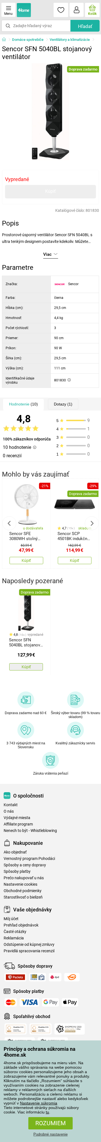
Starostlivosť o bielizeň (23, 897)
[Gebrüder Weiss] (72, 977)
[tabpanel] (50, 111)
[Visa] (29, 1002)
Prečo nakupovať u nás (24, 878)
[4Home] (6, 39)
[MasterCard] (10, 1002)
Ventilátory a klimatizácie (70, 39)
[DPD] (55, 977)
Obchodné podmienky (23, 891)
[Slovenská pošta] (37, 977)
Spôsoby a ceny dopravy (25, 865)
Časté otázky (15, 932)
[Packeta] (15, 977)
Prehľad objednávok (21, 925)
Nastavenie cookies (20, 884)
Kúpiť (50, 191)
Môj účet (11, 919)
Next (92, 523)
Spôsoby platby (17, 871)
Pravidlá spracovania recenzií (29, 951)
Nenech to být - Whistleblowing (30, 831)
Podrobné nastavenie (50, 1134)
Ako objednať (15, 852)
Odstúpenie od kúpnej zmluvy (29, 944)
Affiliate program (18, 824)
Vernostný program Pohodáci (29, 859)
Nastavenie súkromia (38, 1103)
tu (47, 1112)
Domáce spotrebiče (27, 39)
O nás (9, 811)
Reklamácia (14, 938)
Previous (9, 523)
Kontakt (11, 805)
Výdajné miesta (17, 818)
